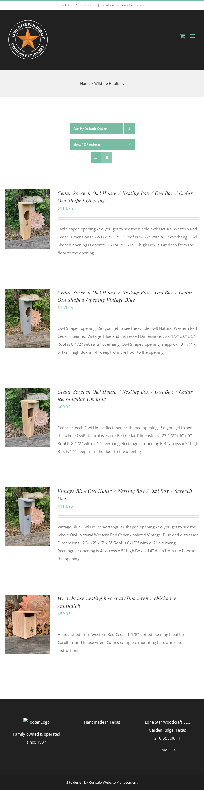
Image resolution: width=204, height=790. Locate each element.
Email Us (167, 750)
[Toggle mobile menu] (193, 36)
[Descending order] (129, 128)
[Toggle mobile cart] (182, 36)
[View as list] (106, 157)
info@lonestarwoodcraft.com (122, 5)
